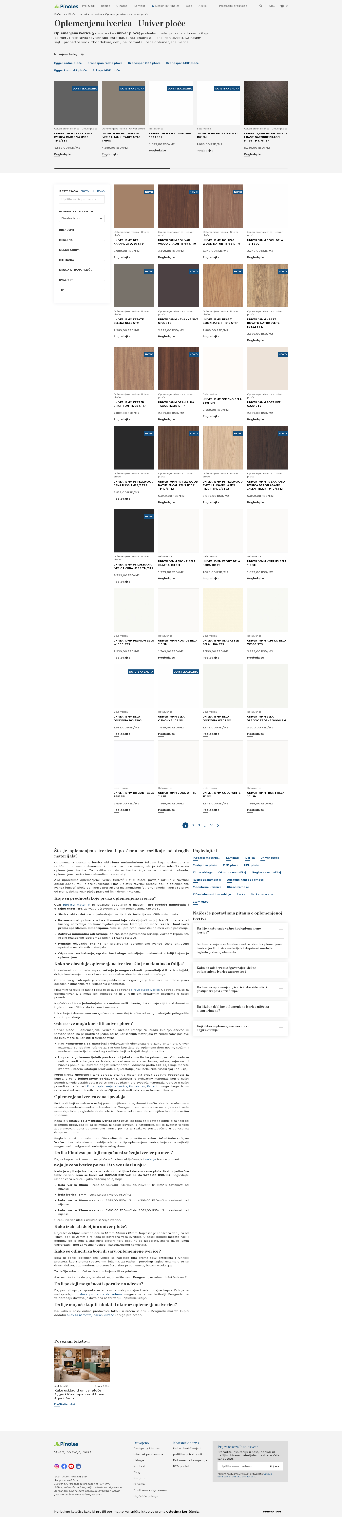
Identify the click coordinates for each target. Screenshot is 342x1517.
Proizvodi (88, 6)
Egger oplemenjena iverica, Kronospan (115, 1086)
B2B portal (181, 1466)
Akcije (203, 6)
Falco (150, 1086)
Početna (59, 14)
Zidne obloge (203, 872)
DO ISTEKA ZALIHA (85, 88)
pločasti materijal (75, 904)
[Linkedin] (78, 1466)
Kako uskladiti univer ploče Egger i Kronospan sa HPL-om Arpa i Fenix (79, 1394)
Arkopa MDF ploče (106, 70)
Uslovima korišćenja (182, 1511)
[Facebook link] (64, 1466)
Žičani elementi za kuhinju (212, 894)
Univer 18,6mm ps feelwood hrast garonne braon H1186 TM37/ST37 (265, 137)
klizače (109, 1315)
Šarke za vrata (262, 894)
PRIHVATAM (272, 1511)
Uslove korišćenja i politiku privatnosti (245, 1475)
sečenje (150, 1159)
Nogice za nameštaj (266, 872)
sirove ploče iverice (145, 989)
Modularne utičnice (207, 887)
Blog (189, 6)
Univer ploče (269, 858)
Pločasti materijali (79, 14)
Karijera (139, 1478)
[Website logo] (66, 6)
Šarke (241, 894)
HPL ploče (251, 865)
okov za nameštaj (79, 1315)
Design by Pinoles (167, 6)
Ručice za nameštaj (207, 879)
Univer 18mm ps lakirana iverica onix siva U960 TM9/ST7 (73, 137)
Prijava (274, 1466)
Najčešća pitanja (145, 1496)
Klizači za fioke (238, 887)
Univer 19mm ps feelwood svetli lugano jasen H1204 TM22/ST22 (223, 485)
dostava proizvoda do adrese (99, 1294)
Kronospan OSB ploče (144, 63)
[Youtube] (71, 1466)
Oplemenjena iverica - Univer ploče (75, 128)
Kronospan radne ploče (104, 63)
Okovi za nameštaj (232, 872)
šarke (98, 1315)
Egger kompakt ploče (70, 70)
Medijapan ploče (205, 865)
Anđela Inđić (61, 1386)
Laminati (232, 858)
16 (211, 825)
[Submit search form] (260, 6)
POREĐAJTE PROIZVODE (76, 211)
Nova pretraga (93, 191)
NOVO (149, 192)
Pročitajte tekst (64, 1404)
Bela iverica (156, 128)
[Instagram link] (57, 1466)
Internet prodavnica (148, 1454)
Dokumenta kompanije (190, 1460)
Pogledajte (62, 154)
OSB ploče (230, 865)
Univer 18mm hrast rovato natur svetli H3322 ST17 (263, 323)
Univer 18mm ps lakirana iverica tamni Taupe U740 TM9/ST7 (121, 137)
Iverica (98, 14)
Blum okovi (201, 901)
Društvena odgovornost (151, 1490)
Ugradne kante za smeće (245, 879)
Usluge (105, 6)
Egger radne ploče (68, 63)
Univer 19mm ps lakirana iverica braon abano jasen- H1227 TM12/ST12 (266, 485)
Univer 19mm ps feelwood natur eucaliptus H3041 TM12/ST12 (178, 485)
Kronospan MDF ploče (182, 63)
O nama (121, 6)
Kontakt (139, 6)
